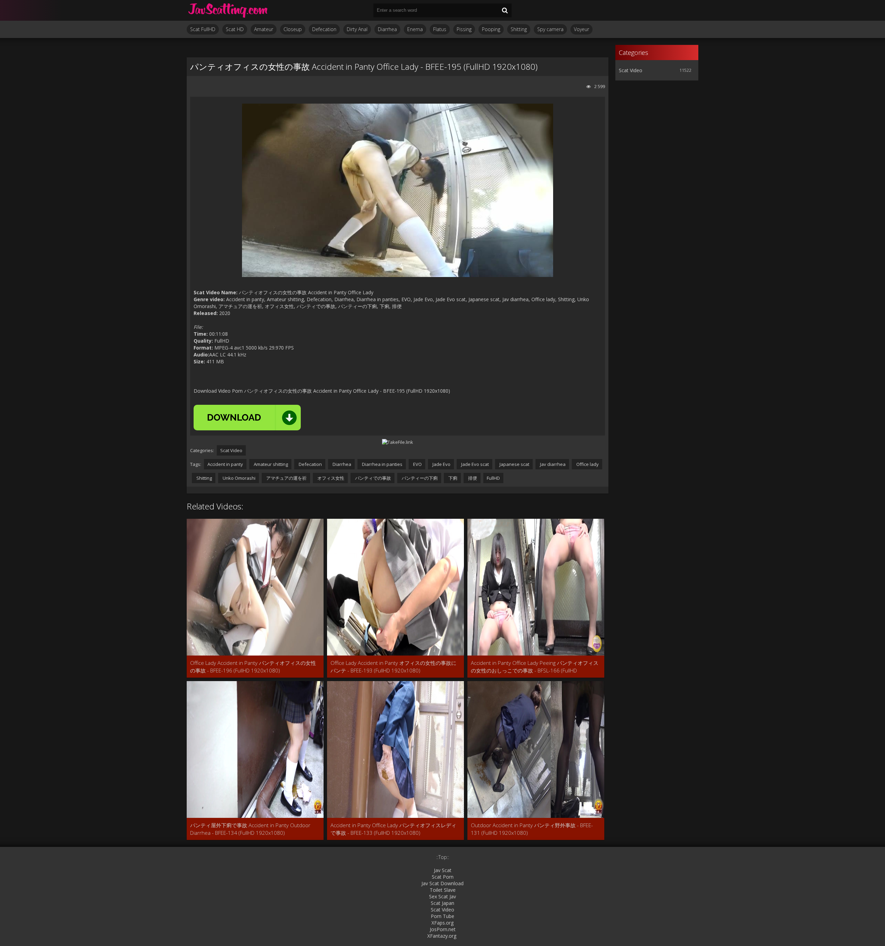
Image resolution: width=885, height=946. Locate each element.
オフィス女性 (330, 478)
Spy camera (550, 29)
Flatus (439, 29)
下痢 (452, 478)
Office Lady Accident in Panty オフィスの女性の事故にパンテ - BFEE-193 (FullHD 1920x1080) (393, 666)
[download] (247, 417)
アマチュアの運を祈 (286, 478)
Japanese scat (514, 464)
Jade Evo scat (474, 464)
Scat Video (231, 450)
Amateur (263, 29)
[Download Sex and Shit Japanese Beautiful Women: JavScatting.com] (228, 10)
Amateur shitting (270, 464)
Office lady (587, 464)
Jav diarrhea (552, 464)
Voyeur (581, 29)
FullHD (493, 478)
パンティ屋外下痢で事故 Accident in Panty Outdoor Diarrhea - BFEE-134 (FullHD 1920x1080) (250, 829)
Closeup (292, 29)
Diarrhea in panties (381, 464)
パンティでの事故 (372, 478)
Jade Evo (440, 464)
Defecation (324, 29)
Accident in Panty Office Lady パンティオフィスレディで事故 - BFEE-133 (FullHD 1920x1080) (393, 829)
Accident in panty (225, 464)
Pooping (491, 29)
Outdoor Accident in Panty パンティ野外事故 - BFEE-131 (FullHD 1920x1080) (532, 829)
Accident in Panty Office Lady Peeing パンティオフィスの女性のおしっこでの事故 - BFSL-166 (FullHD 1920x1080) (534, 666)
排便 (472, 478)
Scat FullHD (202, 29)
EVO (417, 464)
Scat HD (235, 29)
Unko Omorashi (238, 478)
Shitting (519, 29)
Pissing (464, 29)
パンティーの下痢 (419, 478)
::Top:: (442, 857)
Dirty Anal (357, 29)
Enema (415, 29)
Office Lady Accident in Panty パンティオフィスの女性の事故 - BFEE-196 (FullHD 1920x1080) (253, 666)
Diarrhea (387, 29)
